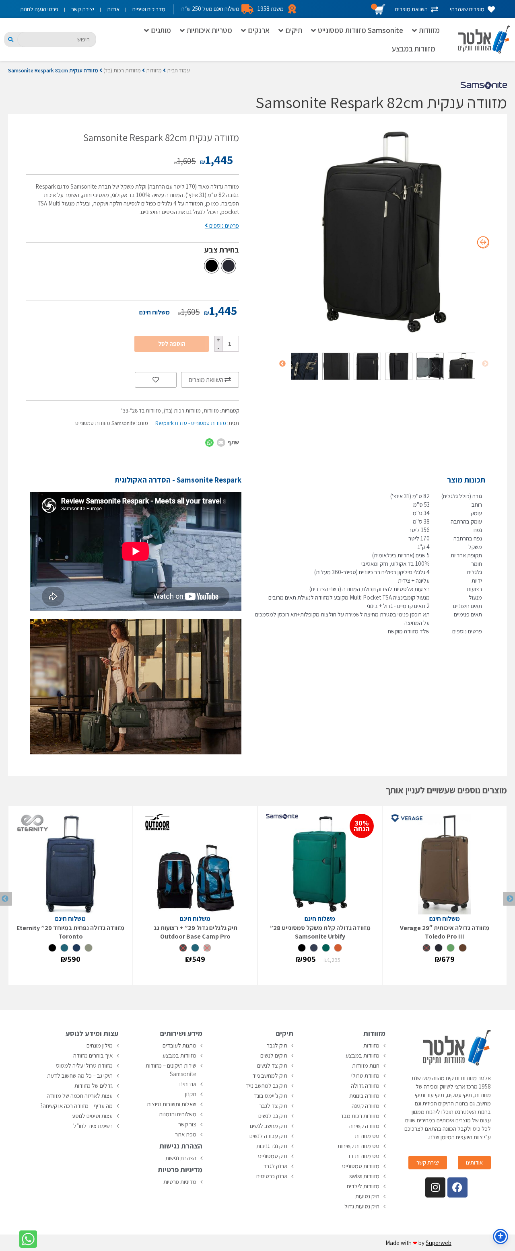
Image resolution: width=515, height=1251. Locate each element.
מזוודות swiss (364, 1176)
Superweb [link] (438, 1243)
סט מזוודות (367, 1136)
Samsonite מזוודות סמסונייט (360, 30)
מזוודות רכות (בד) (122, 70)
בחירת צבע (221, 250)
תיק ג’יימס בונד (270, 1095)
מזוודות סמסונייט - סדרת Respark (190, 423)
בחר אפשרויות (444, 974)
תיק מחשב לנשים (268, 1126)
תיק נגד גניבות (271, 1146)
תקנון (190, 1094)
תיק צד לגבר (273, 1105)
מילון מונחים (100, 1045)
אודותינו (187, 1084)
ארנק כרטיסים (271, 1176)
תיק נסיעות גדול (361, 1206)
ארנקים (259, 30)
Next (282, 364)
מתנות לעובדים (179, 1045)
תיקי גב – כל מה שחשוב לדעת (80, 1075)
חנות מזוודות (365, 1065)
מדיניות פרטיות (179, 1181)
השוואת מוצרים (207, 380)
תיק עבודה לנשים (268, 1136)
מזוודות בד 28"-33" (141, 410)
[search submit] (10, 39)
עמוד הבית (178, 70)
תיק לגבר (277, 1045)
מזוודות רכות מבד (359, 1116)
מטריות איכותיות (209, 30)
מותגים (161, 30)
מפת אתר (185, 1134)
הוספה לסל (171, 343)
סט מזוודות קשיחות (358, 1146)
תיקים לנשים (273, 1055)
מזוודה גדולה (365, 1085)
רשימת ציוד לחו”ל (93, 1126)
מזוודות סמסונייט (360, 1166)
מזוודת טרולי (365, 1075)
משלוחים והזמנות (177, 1114)
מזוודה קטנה (365, 1105)
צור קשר (187, 1124)
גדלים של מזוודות (93, 1085)
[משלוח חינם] (445, 864)
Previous (485, 364)
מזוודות (429, 30)
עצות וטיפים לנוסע (92, 1116)
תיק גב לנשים (272, 1116)
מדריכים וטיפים (148, 9)
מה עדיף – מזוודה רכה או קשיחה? (76, 1105)
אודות (113, 9)
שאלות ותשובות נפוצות (171, 1104)
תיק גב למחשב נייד (266, 1085)
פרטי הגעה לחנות (39, 9)
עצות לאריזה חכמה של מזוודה (80, 1095)
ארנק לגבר (275, 1166)
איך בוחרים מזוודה (93, 1055)
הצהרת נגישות (180, 1158)
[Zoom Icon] (383, 232)
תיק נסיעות (367, 1196)
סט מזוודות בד (363, 1156)
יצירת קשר (82, 9)
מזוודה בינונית (364, 1095)
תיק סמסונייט (272, 1156)
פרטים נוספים (223, 225)
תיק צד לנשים (272, 1065)
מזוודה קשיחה (364, 1126)
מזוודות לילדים (363, 1186)
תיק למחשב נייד (269, 1075)
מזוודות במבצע (413, 48)
